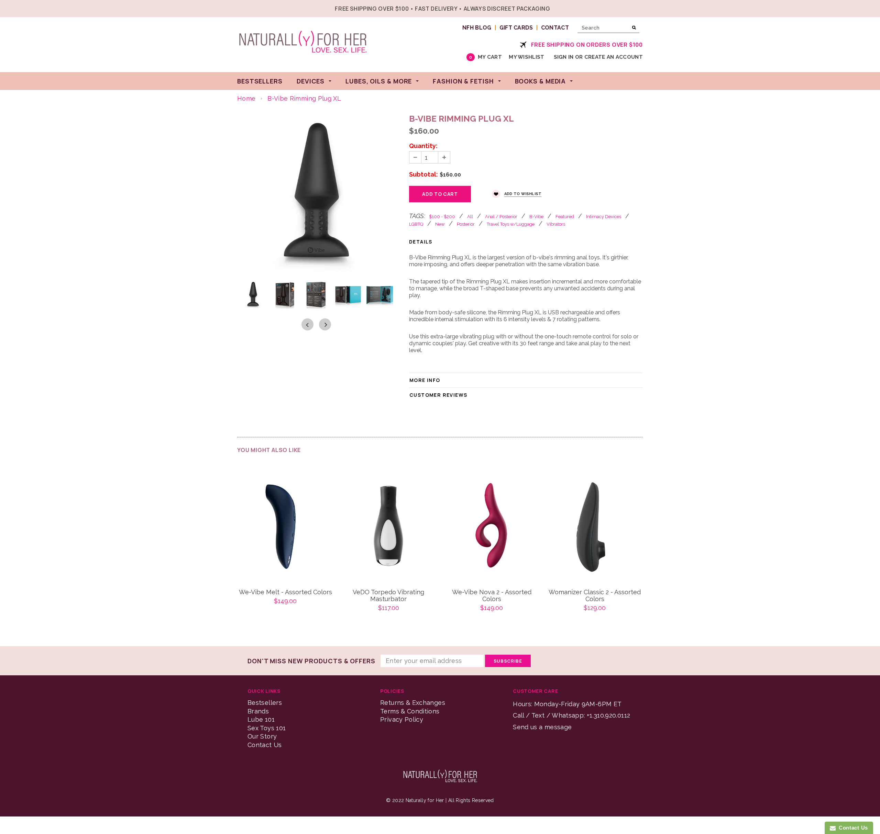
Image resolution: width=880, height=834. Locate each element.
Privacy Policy (401, 719)
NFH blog (477, 27)
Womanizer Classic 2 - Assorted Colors (595, 595)
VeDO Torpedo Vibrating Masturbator (388, 595)
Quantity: (423, 146)
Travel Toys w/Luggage (511, 224)
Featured (565, 216)
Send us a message (542, 727)
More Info (424, 380)
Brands (258, 711)
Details (420, 241)
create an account (613, 57)
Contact (555, 27)
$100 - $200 (442, 216)
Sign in (564, 57)
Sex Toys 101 (267, 728)
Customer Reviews (438, 395)
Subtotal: (423, 174)
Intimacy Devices (603, 216)
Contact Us (265, 744)
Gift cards (516, 27)
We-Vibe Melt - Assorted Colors (285, 592)
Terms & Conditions (409, 711)
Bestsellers (265, 702)
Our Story (262, 736)
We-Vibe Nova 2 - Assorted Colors (491, 595)
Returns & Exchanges (412, 702)
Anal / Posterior (501, 216)
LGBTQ (416, 224)
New (440, 224)
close (641, 7)
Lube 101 (261, 719)
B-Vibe (536, 216)
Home (246, 98)
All (470, 216)
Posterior (466, 224)
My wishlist (526, 57)
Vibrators (556, 224)
